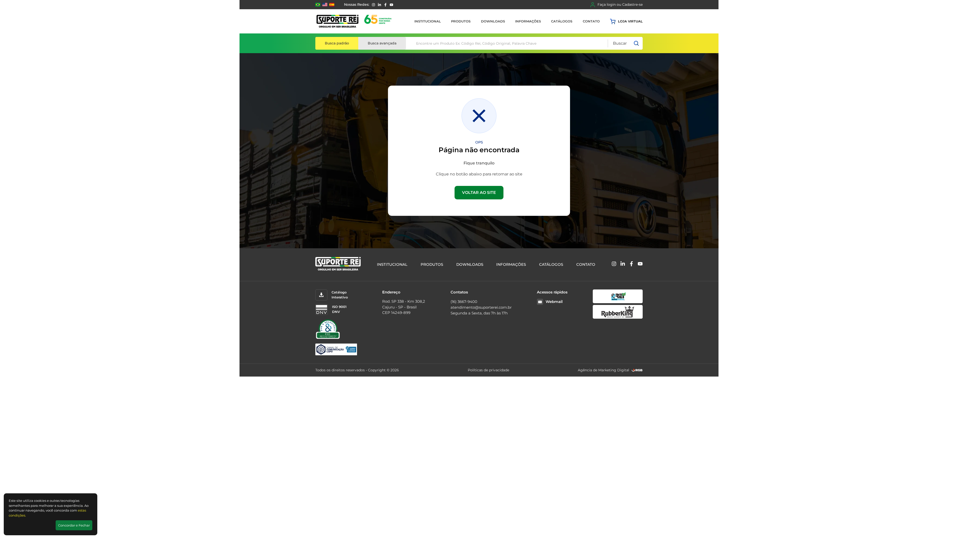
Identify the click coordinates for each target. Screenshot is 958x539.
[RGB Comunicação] (637, 370)
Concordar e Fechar (74, 525)
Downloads (493, 21)
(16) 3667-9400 (464, 301)
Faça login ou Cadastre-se (620, 4)
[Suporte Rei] (354, 21)
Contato (591, 21)
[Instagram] (373, 4)
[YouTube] (391, 4)
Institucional (427, 21)
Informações (528, 21)
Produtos (461, 21)
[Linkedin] (379, 4)
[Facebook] (385, 4)
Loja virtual (630, 21)
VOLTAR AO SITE (479, 192)
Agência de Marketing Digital (603, 370)
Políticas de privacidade (488, 370)
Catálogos (561, 21)
